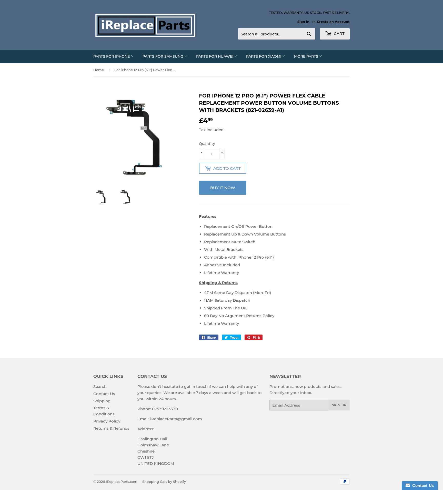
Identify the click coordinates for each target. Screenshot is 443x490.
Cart (339, 33)
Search (100, 386)
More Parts (306, 56)
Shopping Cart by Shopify (164, 481)
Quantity (207, 143)
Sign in (303, 22)
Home (98, 70)
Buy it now (222, 187)
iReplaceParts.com (121, 481)
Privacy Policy (106, 421)
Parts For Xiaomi (264, 56)
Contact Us (104, 393)
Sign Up (339, 405)
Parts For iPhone (112, 56)
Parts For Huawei (215, 56)
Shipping (101, 400)
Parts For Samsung (163, 56)
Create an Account (333, 22)
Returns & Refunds (111, 428)
